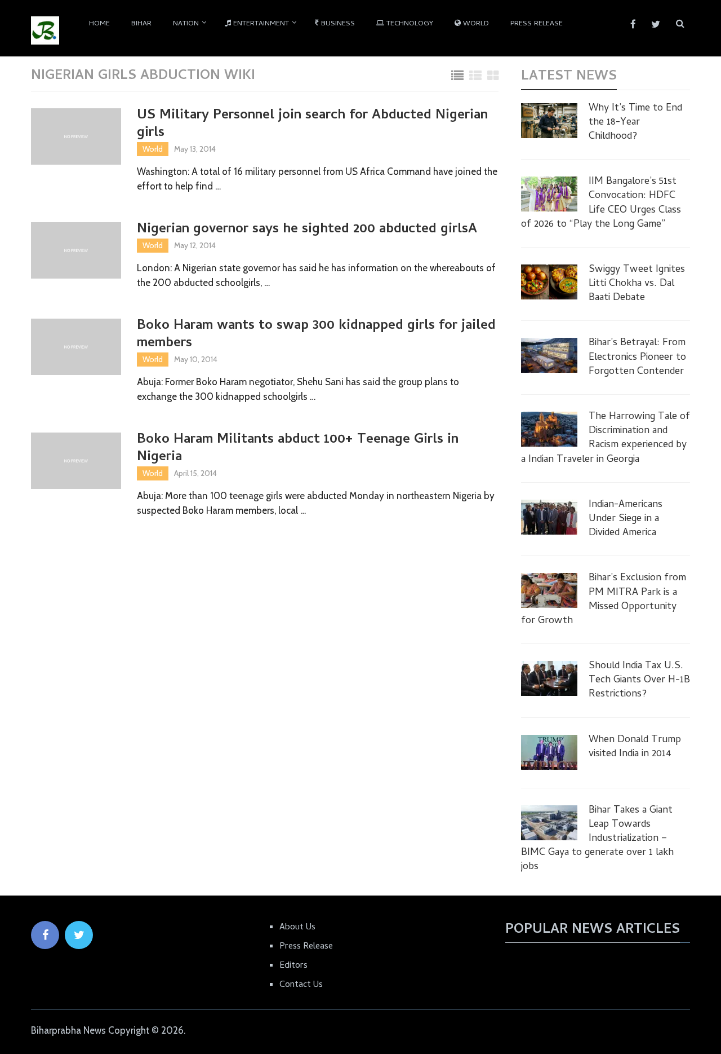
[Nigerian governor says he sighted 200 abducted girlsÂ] (76, 250)
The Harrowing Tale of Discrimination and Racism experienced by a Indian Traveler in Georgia (605, 438)
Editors (293, 966)
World (475, 24)
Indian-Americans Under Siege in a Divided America (625, 519)
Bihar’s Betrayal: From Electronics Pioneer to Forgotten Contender (637, 357)
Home (99, 24)
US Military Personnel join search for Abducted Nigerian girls (312, 124)
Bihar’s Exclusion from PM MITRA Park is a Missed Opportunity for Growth (603, 599)
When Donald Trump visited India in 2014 (635, 747)
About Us (297, 927)
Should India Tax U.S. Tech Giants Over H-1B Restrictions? (639, 680)
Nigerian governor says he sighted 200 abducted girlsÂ (309, 230)
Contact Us (301, 985)
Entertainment (260, 24)
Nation (186, 24)
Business (337, 24)
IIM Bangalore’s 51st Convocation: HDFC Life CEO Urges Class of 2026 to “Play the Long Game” (601, 203)
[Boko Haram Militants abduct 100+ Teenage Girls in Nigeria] (76, 461)
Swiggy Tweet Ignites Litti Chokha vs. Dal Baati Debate (637, 284)
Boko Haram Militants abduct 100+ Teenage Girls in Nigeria (298, 448)
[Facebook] (45, 935)
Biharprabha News (68, 1030)
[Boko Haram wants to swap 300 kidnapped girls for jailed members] (76, 347)
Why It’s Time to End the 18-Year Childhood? (635, 123)
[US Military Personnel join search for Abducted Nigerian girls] (76, 136)
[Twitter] (79, 935)
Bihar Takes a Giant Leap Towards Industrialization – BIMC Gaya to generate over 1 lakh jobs (597, 839)
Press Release (536, 24)
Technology (408, 24)
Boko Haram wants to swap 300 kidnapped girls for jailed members (316, 334)
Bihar (141, 24)
